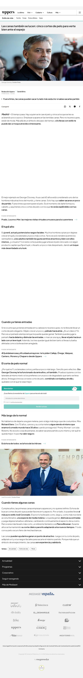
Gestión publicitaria (72, 646)
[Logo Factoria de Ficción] (67, 612)
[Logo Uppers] (16, 628)
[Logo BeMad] (67, 620)
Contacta (42, 649)
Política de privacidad (31, 646)
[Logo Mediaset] (41, 595)
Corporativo (7, 572)
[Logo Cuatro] (67, 605)
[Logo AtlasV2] (16, 635)
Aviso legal (6, 646)
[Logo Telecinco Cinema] (41, 628)
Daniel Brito (21, 91)
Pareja (24, 18)
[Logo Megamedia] (42, 659)
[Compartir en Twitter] (70, 107)
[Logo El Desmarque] (41, 612)
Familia (18, 18)
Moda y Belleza (32, 18)
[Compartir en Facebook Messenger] (75, 107)
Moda (33, 549)
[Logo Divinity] (16, 612)
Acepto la (13, 402)
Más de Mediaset (10, 584)
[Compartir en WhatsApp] (65, 107)
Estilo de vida (7, 18)
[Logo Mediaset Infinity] (16, 605)
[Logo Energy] (41, 620)
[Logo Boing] (16, 620)
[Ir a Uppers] (8, 12)
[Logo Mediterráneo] (67, 635)
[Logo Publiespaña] (41, 635)
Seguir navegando (10, 578)
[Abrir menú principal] (80, 12)
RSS (79, 646)
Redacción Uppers (8, 91)
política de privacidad (16, 402)
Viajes (41, 18)
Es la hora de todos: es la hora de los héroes (21, 443)
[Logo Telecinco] (41, 605)
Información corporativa (16, 646)
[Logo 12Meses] (67, 627)
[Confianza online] (41, 670)
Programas (7, 566)
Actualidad (12, 549)
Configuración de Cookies (46, 646)
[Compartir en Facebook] (79, 107)
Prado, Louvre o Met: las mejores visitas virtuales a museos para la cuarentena (37, 219)
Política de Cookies (60, 646)
